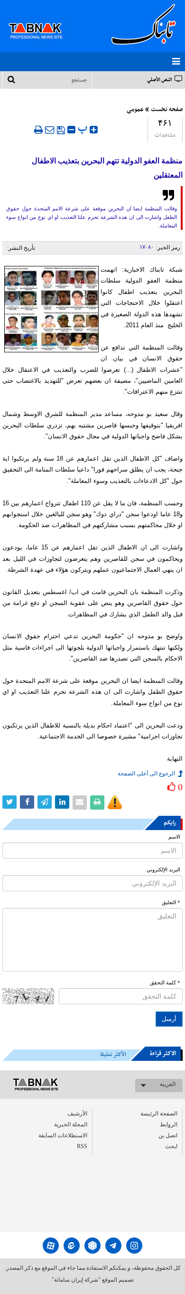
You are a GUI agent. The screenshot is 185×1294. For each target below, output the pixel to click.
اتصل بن (167, 1135)
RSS (82, 1146)
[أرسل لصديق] (50, 129)
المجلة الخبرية (70, 1124)
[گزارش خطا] (115, 802)
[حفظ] (61, 130)
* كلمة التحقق (165, 982)
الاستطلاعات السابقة (62, 1135)
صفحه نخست (167, 109)
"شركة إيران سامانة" (76, 1279)
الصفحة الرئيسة (158, 1113)
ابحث (171, 1146)
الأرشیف (77, 1113)
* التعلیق (171, 902)
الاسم (174, 837)
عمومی (135, 109)
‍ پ (84, 128)
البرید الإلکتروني (163, 869)
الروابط (168, 1124)
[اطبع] (38, 129)
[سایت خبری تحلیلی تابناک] (41, 20)
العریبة (168, 1084)
